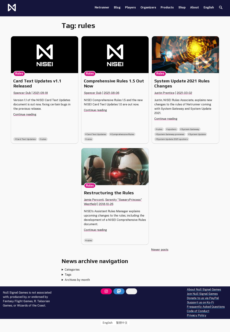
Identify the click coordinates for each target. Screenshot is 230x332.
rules (43, 139)
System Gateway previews (170, 134)
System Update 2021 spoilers (172, 139)
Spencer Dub (22, 93)
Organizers (148, 7)
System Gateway (190, 129)
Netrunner (102, 7)
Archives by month (77, 280)
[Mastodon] (119, 291)
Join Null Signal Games (202, 294)
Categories (72, 269)
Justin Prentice (164, 93)
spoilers (172, 129)
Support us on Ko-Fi (200, 302)
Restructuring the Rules (109, 192)
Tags (68, 274)
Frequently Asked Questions (206, 307)
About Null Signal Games (204, 289)
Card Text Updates (26, 139)
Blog (117, 7)
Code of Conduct (198, 311)
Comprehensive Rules (122, 134)
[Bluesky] (131, 291)
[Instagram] (106, 291)
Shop (182, 7)
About (194, 7)
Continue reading (24, 114)
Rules (19, 73)
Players (130, 7)
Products (167, 7)
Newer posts (159, 249)
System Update (198, 134)
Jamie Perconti (94, 199)
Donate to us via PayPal (203, 298)
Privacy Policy (196, 315)
